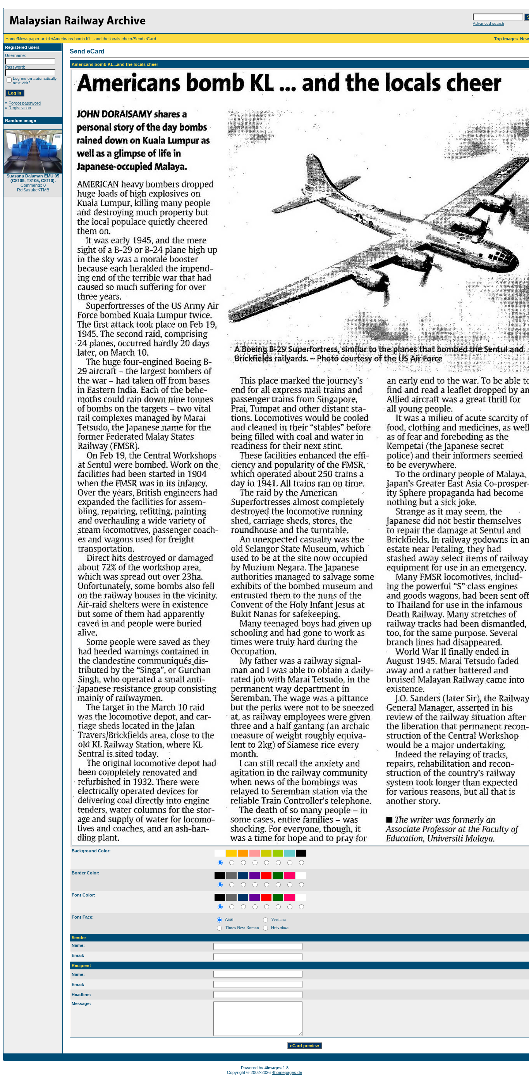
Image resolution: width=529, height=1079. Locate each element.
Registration (20, 107)
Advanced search (488, 23)
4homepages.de (287, 1072)
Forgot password (25, 103)
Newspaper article (35, 38)
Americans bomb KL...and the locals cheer (92, 38)
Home (11, 38)
